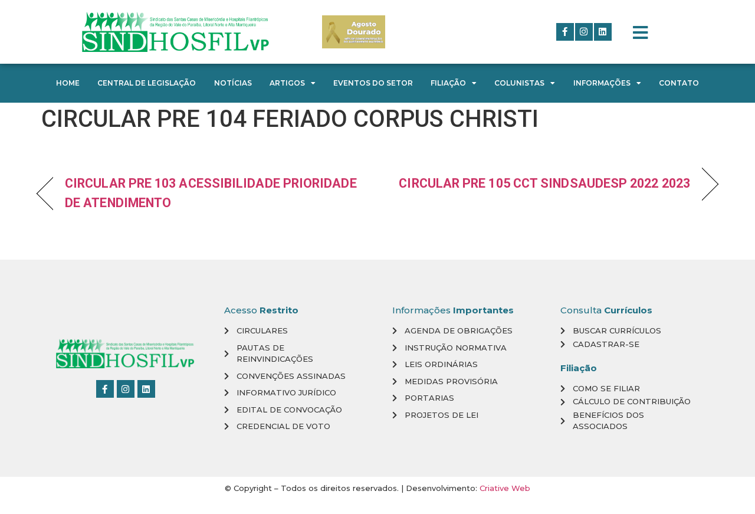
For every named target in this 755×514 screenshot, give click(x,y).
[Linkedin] (603, 32)
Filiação (448, 82)
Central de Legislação (146, 82)
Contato (679, 82)
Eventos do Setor (373, 82)
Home (68, 82)
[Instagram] (584, 32)
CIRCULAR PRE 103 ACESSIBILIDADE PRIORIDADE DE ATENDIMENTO (211, 192)
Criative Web (505, 488)
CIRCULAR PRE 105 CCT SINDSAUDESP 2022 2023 (544, 183)
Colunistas (519, 82)
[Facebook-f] (565, 32)
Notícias (233, 82)
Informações (602, 82)
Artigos (287, 82)
